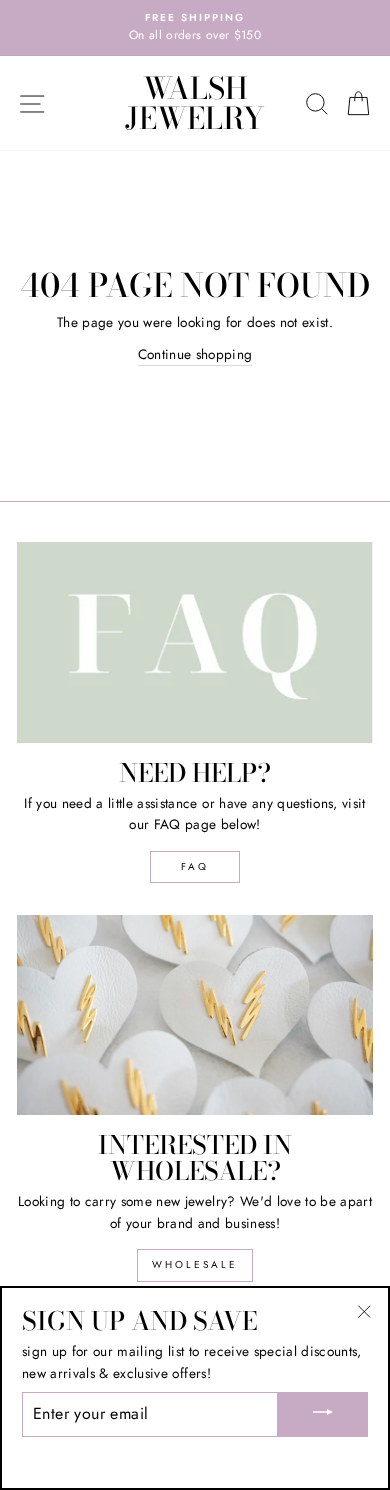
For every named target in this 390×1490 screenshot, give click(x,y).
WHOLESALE (195, 1264)
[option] (195, 28)
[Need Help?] (195, 642)
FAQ (195, 866)
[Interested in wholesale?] (195, 1015)
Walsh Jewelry (195, 103)
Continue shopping (195, 354)
